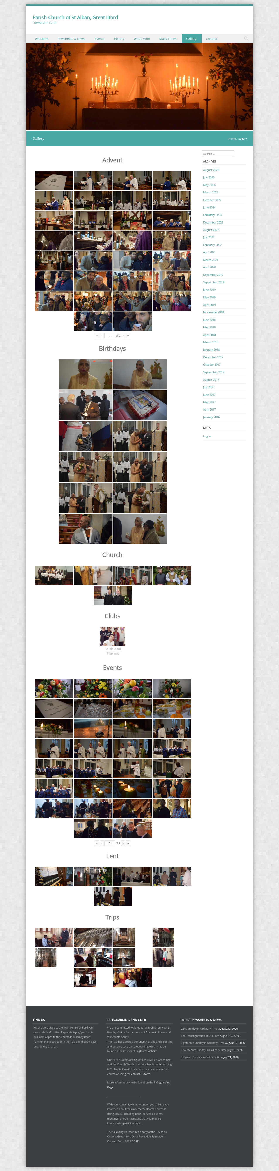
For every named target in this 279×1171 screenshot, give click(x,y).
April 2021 (209, 252)
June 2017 (209, 395)
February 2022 (212, 245)
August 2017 (211, 380)
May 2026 (209, 185)
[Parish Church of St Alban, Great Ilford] (139, 128)
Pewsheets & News (71, 39)
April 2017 (209, 409)
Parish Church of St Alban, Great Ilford (75, 17)
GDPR (135, 1141)
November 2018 (213, 312)
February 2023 (212, 215)
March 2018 (210, 342)
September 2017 (213, 372)
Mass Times (168, 39)
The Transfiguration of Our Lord (200, 1035)
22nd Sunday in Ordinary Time (199, 1028)
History (119, 39)
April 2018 (209, 335)
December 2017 (213, 357)
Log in (207, 436)
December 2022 (213, 222)
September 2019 (213, 282)
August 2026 (211, 170)
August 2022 (211, 230)
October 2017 (212, 365)
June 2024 (209, 207)
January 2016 (211, 417)
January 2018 (211, 350)
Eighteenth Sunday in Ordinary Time (203, 1042)
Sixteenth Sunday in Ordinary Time (202, 1057)
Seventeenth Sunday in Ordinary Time (204, 1050)
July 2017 (208, 387)
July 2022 (208, 237)
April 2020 (209, 267)
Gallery (191, 39)
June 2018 (209, 320)
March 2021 (210, 260)
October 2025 (212, 200)
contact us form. (141, 1074)
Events (99, 39)
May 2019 (209, 297)
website (152, 1051)
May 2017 (209, 402)
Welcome (41, 39)
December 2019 (213, 275)
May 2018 (209, 327)
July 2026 (208, 177)
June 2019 (209, 290)
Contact (211, 39)
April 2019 (209, 305)
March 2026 (210, 192)
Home (232, 138)
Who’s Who (142, 39)
